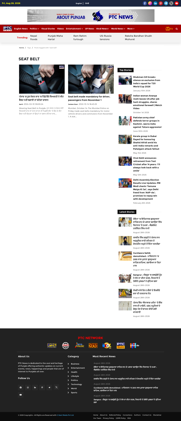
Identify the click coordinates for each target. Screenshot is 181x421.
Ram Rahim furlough (80, 38)
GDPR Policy (121, 418)
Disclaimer (157, 415)
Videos (60, 28)
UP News (89, 28)
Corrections (127, 415)
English (79, 3)
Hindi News (102, 28)
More (130, 28)
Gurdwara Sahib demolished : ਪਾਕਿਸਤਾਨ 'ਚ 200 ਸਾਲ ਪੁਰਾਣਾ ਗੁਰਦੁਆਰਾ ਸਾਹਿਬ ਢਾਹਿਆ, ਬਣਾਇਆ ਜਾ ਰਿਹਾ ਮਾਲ (147, 259)
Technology (76, 384)
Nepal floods (33, 38)
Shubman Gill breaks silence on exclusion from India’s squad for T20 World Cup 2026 (146, 82)
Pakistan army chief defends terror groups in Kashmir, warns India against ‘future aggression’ (147, 122)
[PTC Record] (65, 345)
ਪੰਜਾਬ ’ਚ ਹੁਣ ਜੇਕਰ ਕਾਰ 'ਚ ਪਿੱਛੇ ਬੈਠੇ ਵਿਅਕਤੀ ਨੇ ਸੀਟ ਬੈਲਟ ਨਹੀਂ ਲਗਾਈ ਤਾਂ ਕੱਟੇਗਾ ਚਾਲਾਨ (41, 98)
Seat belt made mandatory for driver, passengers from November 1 (89, 98)
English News (21, 28)
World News (117, 28)
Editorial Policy (115, 415)
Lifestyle (75, 376)
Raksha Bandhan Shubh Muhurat (138, 38)
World (74, 388)
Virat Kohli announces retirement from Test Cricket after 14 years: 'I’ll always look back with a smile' (146, 164)
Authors (137, 415)
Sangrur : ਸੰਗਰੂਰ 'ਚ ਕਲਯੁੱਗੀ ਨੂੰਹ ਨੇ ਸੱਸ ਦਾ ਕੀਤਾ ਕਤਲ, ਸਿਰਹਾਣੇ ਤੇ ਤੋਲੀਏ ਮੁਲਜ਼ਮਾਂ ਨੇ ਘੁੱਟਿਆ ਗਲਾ (147, 278)
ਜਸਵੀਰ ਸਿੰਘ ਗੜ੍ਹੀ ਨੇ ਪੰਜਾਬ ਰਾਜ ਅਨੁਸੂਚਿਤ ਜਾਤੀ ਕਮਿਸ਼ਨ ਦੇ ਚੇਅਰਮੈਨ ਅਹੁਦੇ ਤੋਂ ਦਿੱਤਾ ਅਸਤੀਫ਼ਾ (146, 240)
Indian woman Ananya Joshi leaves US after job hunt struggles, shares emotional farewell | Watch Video (147, 102)
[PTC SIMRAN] (120, 345)
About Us (103, 415)
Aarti (21, 104)
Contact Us (146, 415)
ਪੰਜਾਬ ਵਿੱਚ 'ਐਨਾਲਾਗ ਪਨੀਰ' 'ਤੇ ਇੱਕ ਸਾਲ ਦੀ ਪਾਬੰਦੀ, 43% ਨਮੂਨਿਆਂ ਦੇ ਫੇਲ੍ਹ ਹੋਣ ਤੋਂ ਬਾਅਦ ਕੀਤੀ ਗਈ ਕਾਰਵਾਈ (147, 307)
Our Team (97, 418)
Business (75, 364)
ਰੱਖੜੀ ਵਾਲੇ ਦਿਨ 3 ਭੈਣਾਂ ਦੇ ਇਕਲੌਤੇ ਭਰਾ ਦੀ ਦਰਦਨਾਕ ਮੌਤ (146, 292)
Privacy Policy (108, 418)
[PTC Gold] (93, 345)
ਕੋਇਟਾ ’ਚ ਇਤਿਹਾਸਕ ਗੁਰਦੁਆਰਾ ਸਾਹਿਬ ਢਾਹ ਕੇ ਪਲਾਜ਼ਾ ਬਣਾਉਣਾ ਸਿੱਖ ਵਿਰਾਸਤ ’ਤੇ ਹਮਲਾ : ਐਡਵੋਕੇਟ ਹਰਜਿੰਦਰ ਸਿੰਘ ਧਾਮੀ (147, 224)
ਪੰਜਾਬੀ (87, 3)
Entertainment (73, 28)
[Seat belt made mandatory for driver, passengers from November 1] (91, 79)
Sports (74, 392)
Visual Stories (48, 28)
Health (74, 372)
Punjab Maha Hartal (55, 38)
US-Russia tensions (105, 38)
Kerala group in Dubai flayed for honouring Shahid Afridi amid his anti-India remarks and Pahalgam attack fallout (146, 142)
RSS (129, 418)
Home (21, 48)
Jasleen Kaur (73, 104)
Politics (34, 28)
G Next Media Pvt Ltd (65, 415)
